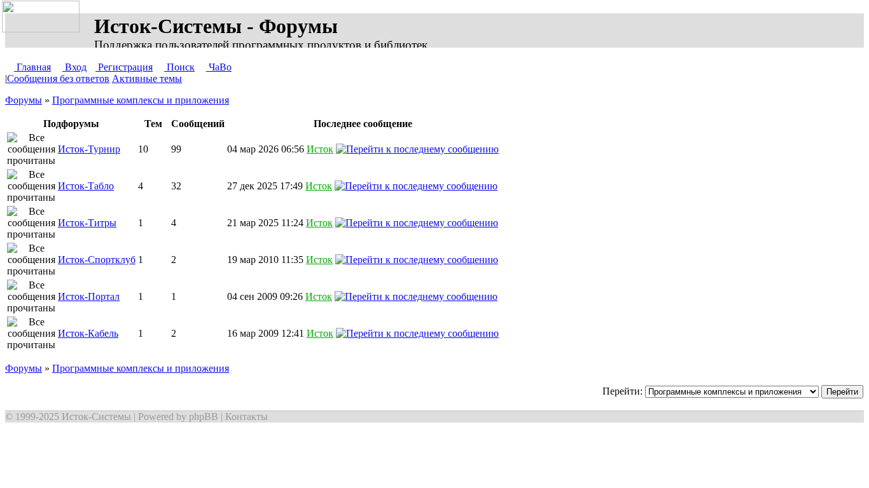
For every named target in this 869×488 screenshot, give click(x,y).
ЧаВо (219, 67)
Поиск (179, 67)
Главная (32, 67)
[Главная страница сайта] (43, 17)
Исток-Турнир (89, 149)
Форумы (23, 100)
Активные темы (147, 78)
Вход (74, 67)
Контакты (246, 416)
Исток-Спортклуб (97, 259)
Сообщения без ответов (58, 78)
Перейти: (623, 391)
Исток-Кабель (88, 333)
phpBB (203, 416)
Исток (320, 149)
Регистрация (124, 67)
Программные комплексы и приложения (140, 100)
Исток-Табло (86, 185)
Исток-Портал (89, 296)
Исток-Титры (87, 222)
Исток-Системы (96, 416)
